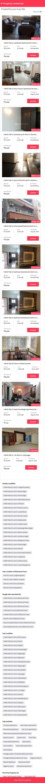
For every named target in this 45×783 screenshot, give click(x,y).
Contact (33, 55)
